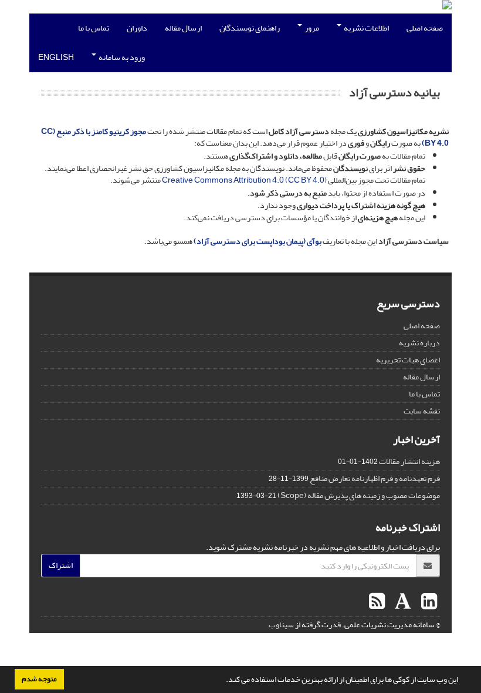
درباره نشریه (419, 343)
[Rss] (377, 602)
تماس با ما (93, 28)
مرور (311, 28)
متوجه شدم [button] (39, 679)
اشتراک (61, 565)
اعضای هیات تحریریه (408, 360)
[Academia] (401, 602)
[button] (223, 680)
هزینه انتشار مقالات (409, 461)
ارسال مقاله (183, 28)
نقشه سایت (422, 411)
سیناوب (281, 625)
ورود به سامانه (121, 57)
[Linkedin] (427, 602)
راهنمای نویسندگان (249, 28)
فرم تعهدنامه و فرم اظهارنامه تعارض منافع (375, 478)
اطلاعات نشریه (366, 28)
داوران (137, 28)
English (56, 57)
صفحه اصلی (425, 28)
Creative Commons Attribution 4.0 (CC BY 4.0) (245, 180)
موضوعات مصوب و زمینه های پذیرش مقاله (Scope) (358, 495)
